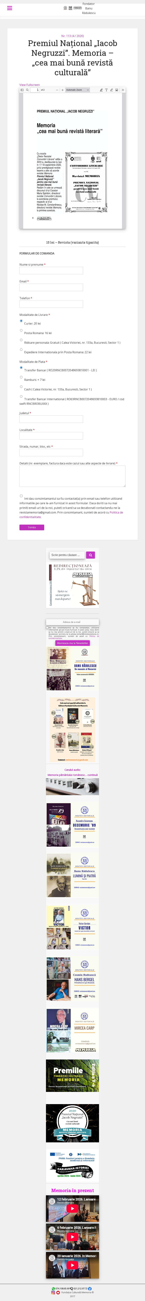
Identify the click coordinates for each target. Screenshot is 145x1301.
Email (24, 281)
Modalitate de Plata (33, 362)
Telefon (25, 298)
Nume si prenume (32, 264)
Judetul (25, 413)
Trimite (32, 527)
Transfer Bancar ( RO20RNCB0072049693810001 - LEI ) (60, 370)
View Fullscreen (29, 85)
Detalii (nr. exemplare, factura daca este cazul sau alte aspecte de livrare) (68, 463)
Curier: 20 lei (32, 323)
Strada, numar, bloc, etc (36, 446)
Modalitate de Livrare (34, 315)
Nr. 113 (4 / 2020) (72, 36)
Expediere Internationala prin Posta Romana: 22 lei (57, 352)
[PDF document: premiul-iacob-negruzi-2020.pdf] (72, 158)
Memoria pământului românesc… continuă (73, 775)
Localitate (27, 430)
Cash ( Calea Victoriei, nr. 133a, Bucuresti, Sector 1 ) (58, 389)
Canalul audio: (73, 769)
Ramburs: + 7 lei (34, 380)
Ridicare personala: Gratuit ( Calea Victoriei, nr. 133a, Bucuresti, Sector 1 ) (72, 343)
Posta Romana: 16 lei (38, 333)
